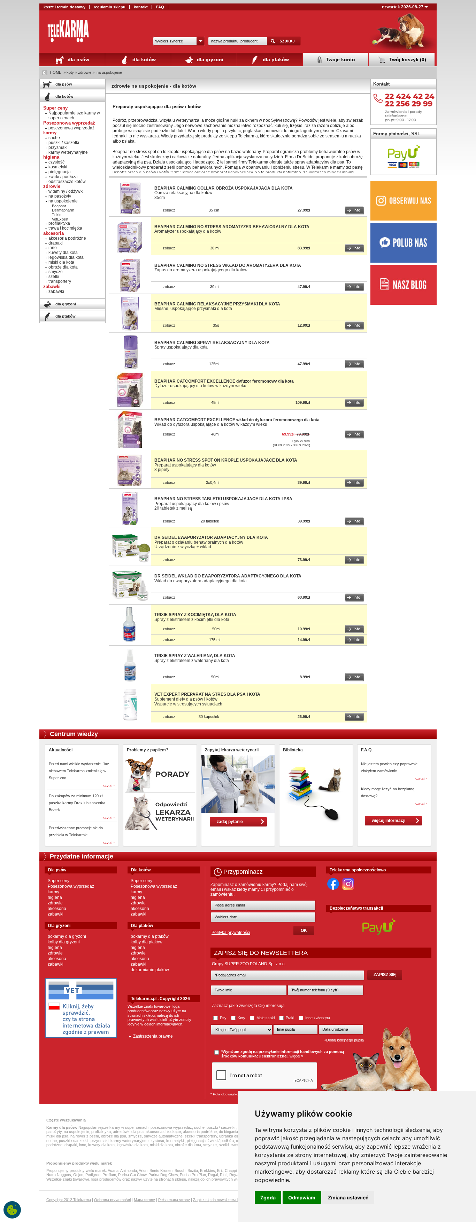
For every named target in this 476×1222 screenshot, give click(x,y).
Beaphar (59, 206)
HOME (55, 72)
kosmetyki (57, 167)
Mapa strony (144, 1200)
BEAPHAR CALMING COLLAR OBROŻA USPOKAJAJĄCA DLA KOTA (223, 188)
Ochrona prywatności (112, 1200)
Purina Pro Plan (193, 1175)
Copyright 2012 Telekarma (68, 1200)
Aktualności (60, 750)
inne (52, 247)
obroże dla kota (63, 267)
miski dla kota (61, 262)
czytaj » (109, 785)
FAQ (160, 7)
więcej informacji (388, 820)
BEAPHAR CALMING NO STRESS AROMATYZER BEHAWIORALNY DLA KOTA (231, 226)
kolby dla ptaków (146, 942)
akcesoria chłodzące (163, 1131)
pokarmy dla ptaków (150, 936)
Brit (220, 1170)
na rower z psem (84, 1136)
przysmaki (58, 147)
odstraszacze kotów (67, 181)
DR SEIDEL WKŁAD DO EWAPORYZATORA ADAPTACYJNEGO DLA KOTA (227, 576)
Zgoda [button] (268, 1197)
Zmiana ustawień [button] (348, 1197)
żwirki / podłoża (63, 176)
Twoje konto (339, 59)
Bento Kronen (160, 1170)
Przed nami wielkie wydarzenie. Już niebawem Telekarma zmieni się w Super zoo (79, 771)
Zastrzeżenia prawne (153, 1036)
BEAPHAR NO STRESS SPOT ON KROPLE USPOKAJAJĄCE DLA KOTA (225, 460)
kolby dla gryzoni (64, 942)
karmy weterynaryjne (68, 152)
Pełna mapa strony (174, 1200)
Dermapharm (63, 210)
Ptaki (290, 1018)
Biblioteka (293, 750)
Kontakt (381, 84)
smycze (55, 271)
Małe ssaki (265, 1018)
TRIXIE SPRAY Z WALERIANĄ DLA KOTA (194, 655)
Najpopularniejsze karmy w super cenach (74, 115)
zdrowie (55, 903)
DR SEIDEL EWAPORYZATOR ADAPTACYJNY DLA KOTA (211, 537)
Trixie (56, 215)
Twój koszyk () (407, 59)
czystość (56, 162)
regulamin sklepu (109, 7)
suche (54, 137)
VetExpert (60, 219)
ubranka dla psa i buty (237, 1136)
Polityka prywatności (231, 932)
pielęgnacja (59, 171)
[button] (179, 41)
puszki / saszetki (63, 142)
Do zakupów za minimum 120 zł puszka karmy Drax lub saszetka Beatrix (77, 803)
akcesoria (57, 908)
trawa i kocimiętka (65, 228)
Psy (223, 1018)
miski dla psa (57, 1136)
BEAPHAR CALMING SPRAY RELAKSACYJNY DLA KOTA (212, 342)
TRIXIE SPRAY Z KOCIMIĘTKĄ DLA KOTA (195, 614)
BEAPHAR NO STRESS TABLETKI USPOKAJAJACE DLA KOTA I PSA (223, 498)
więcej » (296, 1056)
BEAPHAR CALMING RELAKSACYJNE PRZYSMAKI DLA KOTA (217, 304)
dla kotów (143, 59)
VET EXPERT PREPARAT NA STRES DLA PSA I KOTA (207, 694)
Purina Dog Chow (163, 1175)
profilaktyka (59, 223)
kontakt (141, 7)
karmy (53, 891)
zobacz (169, 210)
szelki (53, 276)
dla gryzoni (209, 59)
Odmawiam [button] (301, 1197)
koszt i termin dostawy (64, 7)
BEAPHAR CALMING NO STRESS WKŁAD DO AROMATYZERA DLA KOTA (227, 265)
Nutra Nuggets (58, 1175)
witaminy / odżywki (66, 191)
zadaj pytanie (230, 821)
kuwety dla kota (63, 252)
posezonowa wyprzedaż (71, 128)
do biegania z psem (235, 1131)
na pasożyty (59, 196)
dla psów (77, 59)
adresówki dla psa (128, 1131)
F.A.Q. (367, 750)
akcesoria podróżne (67, 238)
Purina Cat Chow (132, 1175)
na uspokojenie (109, 72)
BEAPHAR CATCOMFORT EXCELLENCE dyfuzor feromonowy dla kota (224, 381)
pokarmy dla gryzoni (67, 936)
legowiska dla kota (66, 257)
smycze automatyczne (163, 1136)
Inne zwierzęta (317, 1018)
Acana (113, 1170)
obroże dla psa (113, 1136)
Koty (241, 1018)
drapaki (55, 243)
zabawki (56, 291)
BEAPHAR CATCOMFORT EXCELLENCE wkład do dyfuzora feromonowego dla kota (237, 419)
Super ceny (58, 880)
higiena (55, 897)
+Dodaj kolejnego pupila (344, 1040)
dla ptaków (275, 59)
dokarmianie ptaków (150, 969)
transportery (59, 281)
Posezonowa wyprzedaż (71, 886)
